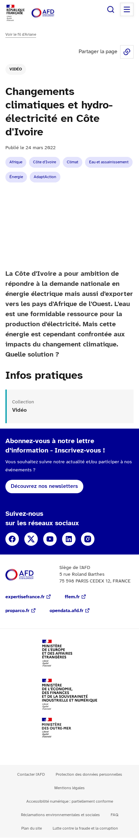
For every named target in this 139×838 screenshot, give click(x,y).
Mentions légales (69, 788)
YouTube (50, 539)
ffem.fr (72, 597)
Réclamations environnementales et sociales (60, 815)
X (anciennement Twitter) (31, 539)
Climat (72, 162)
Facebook (12, 539)
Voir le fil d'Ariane (20, 34)
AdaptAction (45, 177)
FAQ (114, 815)
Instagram (87, 539)
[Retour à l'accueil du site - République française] (50, 13)
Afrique (15, 162)
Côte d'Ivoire (44, 162)
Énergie (16, 177)
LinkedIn (69, 539)
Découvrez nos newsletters (44, 486)
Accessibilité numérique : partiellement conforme (69, 801)
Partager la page (127, 52)
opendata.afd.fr (66, 610)
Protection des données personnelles (89, 774)
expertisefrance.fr (25, 597)
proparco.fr (17, 610)
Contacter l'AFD (31, 774)
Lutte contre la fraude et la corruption (85, 828)
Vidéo (15, 69)
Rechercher (110, 9)
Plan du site (31, 828)
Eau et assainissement (109, 162)
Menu (127, 9)
